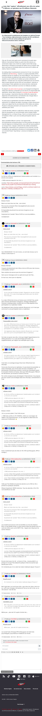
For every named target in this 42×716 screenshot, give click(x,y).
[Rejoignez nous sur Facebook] (24, 676)
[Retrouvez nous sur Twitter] (19, 676)
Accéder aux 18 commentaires (21, 157)
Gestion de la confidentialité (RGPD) (10, 694)
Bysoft (13, 536)
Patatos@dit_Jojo (16, 284)
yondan (13, 315)
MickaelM (14, 223)
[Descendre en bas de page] (11, 173)
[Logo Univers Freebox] (21, 2)
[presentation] (2, 652)
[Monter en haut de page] (14, 173)
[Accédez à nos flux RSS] (4, 676)
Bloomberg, (13, 73)
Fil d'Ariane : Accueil (6, 709)
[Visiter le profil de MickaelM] (3, 223)
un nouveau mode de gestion (29, 92)
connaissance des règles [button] (11, 642)
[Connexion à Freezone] (37, 1)
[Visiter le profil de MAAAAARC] (3, 425)
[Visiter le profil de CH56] (3, 385)
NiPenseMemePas (16, 459)
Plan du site (35, 688)
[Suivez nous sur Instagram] (29, 676)
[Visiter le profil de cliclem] (3, 170)
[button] (2, 652)
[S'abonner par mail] (38, 151)
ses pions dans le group (15, 89)
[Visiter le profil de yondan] (3, 315)
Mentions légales (8, 688)
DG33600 (14, 573)
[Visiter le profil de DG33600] (3, 573)
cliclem (13, 170)
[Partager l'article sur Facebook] (32, 151)
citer (6, 173)
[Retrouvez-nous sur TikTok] (9, 676)
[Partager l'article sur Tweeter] (29, 151)
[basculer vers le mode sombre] (6, 2)
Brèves (20, 709)
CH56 (13, 386)
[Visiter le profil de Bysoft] (3, 536)
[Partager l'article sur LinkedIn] (35, 151)
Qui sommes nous (18, 688)
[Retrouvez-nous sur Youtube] (14, 676)
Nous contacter (27, 688)
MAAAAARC (14, 425)
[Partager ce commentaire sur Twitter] (9, 173)
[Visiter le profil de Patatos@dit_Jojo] (3, 284)
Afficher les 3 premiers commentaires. (21, 166)
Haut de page (20, 704)
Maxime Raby (20, 151)
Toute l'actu (15, 709)
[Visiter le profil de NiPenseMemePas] (3, 459)
